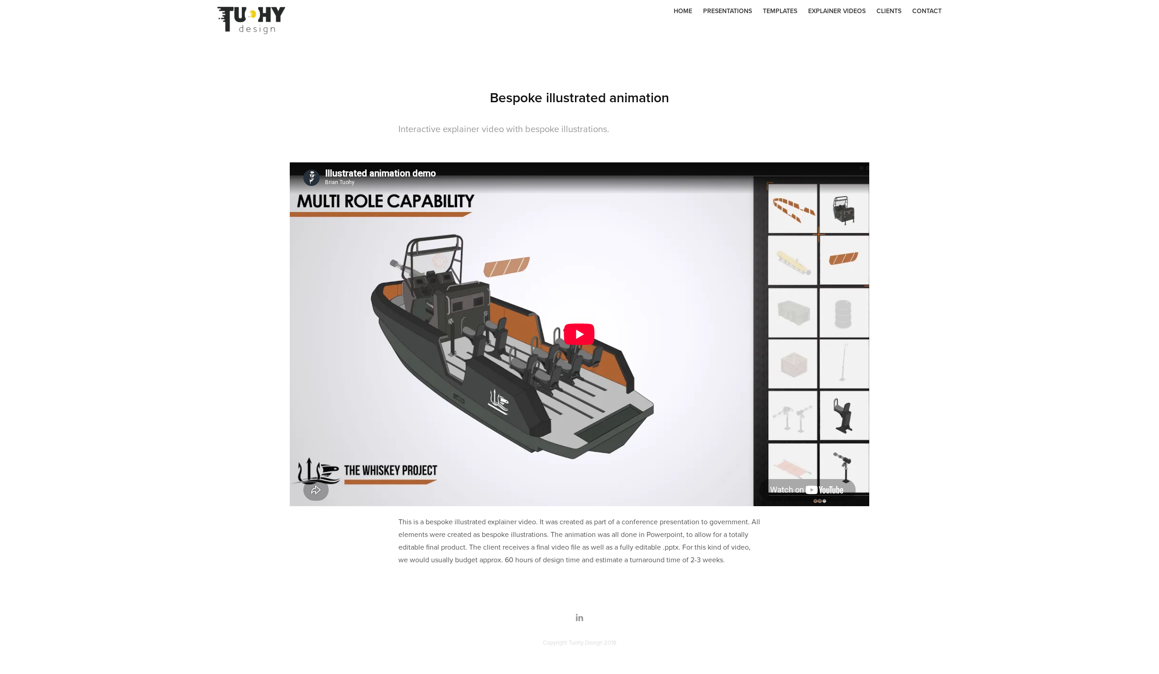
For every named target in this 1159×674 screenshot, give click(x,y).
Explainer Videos (837, 10)
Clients (888, 10)
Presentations (727, 10)
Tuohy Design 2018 (593, 642)
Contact (927, 10)
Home (683, 10)
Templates (780, 10)
